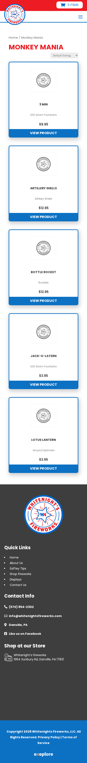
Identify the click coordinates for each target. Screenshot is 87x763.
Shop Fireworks (20, 574)
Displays (16, 579)
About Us (16, 563)
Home (13, 37)
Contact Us (18, 585)
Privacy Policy (49, 737)
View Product (43, 133)
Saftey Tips (18, 568)
